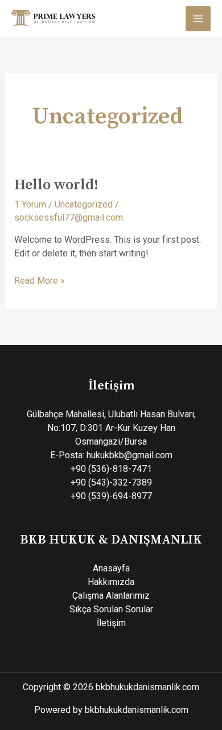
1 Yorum (30, 204)
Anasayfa (111, 568)
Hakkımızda (111, 581)
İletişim (111, 622)
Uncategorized (84, 204)
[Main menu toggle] (198, 18)
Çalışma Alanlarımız (111, 595)
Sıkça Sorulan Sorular (111, 609)
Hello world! (56, 185)
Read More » (39, 280)
